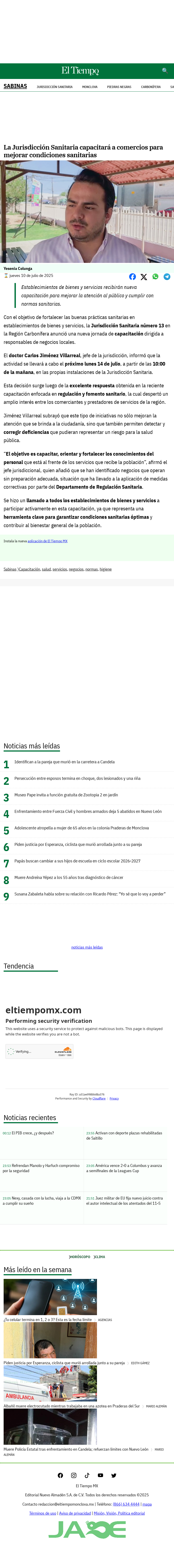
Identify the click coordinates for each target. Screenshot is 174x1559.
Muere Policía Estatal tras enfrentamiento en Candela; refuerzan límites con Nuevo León (84, 1452)
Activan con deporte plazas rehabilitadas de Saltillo (124, 1135)
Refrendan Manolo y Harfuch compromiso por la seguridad (41, 1168)
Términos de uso (42, 1513)
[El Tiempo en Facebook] (64, 1476)
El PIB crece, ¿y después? (28, 1132)
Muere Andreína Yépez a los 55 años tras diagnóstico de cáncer (68, 877)
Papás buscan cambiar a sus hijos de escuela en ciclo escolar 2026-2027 (77, 861)
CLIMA (100, 1256)
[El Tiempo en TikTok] (91, 1476)
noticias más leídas (87, 947)
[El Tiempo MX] (80, 74)
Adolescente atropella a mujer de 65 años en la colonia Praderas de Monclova (81, 828)
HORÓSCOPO (80, 1256)
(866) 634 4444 (126, 1504)
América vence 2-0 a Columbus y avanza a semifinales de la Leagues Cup (124, 1168)
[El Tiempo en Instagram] (77, 1476)
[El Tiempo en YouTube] (104, 1476)
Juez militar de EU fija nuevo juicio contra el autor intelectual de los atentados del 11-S (124, 1200)
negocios (76, 569)
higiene (106, 569)
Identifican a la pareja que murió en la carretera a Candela (64, 761)
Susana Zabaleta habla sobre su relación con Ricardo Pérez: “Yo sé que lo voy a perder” (90, 894)
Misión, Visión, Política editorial (119, 1513)
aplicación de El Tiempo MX (48, 541)
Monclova (89, 87)
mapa (147, 1504)
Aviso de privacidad (75, 1513)
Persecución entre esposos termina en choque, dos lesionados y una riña (77, 778)
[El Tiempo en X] (113, 1476)
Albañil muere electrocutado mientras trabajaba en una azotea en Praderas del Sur (85, 1406)
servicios (60, 569)
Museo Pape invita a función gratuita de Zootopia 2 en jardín (66, 794)
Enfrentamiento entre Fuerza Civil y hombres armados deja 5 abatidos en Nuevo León (88, 811)
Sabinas (15, 86)
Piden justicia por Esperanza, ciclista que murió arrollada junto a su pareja (78, 844)
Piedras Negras (119, 87)
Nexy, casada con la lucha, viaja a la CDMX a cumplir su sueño (42, 1200)
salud (46, 569)
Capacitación (29, 569)
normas (91, 569)
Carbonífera (151, 87)
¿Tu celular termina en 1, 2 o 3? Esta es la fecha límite (58, 1319)
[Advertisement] (87, 31)
